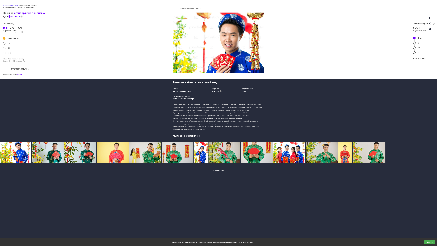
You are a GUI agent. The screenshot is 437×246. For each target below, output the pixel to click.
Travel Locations (179, 105)
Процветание (257, 107)
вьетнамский (178, 129)
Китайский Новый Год (181, 118)
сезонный (200, 127)
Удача (248, 107)
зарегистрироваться (20, 69)
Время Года (200, 107)
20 (419, 53)
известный (219, 127)
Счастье (190, 105)
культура (214, 124)
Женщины (216, 105)
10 (13, 38)
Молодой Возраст (213, 107)
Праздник (241, 105)
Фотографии (255, 8)
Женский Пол (178, 107)
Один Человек (230, 110)
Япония (199, 110)
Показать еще (218, 170)
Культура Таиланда (242, 116)
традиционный (204, 124)
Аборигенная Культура (224, 113)
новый (226, 121)
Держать (233, 105)
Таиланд (214, 110)
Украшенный (232, 107)
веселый (246, 121)
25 (9, 43)
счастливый (177, 124)
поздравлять (246, 127)
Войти (19, 75)
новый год (228, 127)
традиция (233, 124)
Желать (221, 110)
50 (9, 48)
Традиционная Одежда (216, 116)
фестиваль (209, 127)
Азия (193, 110)
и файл (196, 129)
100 (9, 53)
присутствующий (180, 127)
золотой (236, 127)
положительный (244, 124)
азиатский (192, 127)
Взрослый (198, 105)
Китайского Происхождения (202, 118)
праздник (255, 127)
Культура (230, 116)
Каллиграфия (178, 110)
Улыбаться (207, 105)
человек (220, 121)
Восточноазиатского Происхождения (188, 121)
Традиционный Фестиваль (204, 113)
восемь (202, 129)
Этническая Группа (254, 105)
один (239, 121)
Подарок (241, 107)
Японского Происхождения (231, 118)
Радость (188, 107)
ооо (252, 124)
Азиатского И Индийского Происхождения (189, 116)
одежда (186, 124)
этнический (223, 124)
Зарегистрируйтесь (10, 5)
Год (193, 107)
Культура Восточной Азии (183, 113)
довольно (254, 121)
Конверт (206, 110)
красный (212, 121)
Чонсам (217, 118)
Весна (224, 107)
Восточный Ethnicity (241, 113)
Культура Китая (243, 110)
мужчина (194, 124)
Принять (430, 242)
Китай (206, 121)
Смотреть (225, 105)
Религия (188, 110)
